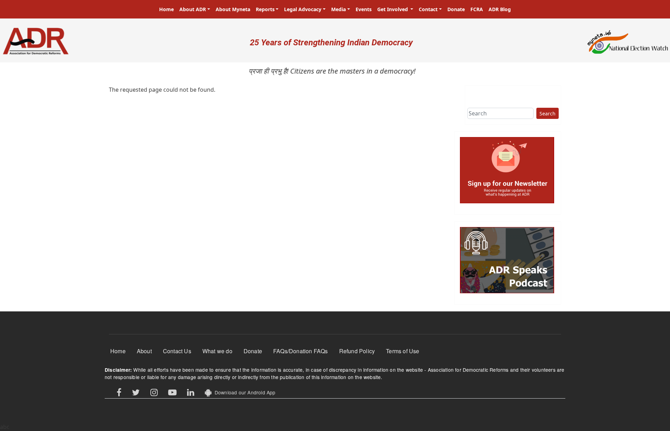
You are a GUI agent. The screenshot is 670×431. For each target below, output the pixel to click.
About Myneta (233, 9)
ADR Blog (500, 9)
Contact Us (177, 351)
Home (166, 9)
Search (547, 113)
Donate (456, 9)
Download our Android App (243, 392)
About (144, 351)
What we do (217, 351)
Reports (265, 9)
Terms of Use (402, 351)
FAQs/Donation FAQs (300, 351)
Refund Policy (357, 351)
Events (364, 9)
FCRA (476, 9)
